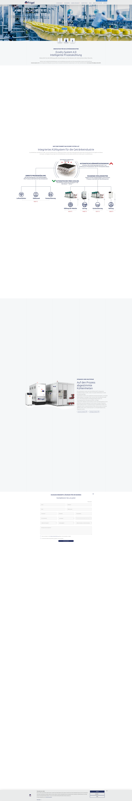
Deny (97, 796)
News (90, 3)
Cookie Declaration (49, 797)
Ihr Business (59, 3)
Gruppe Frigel (84, 3)
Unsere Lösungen (75, 3)
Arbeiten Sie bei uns (97, 3)
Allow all (97, 791)
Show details (39, 799)
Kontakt (105, 3)
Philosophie (67, 3)
